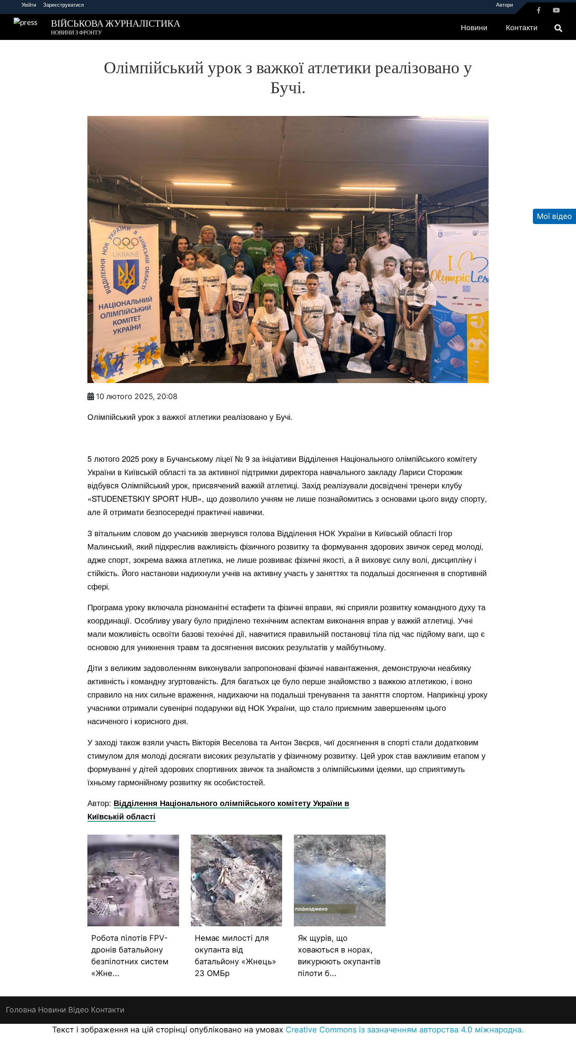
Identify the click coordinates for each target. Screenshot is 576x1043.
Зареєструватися (63, 5)
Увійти (29, 5)
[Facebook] (539, 10)
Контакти (522, 27)
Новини (474, 27)
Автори (504, 5)
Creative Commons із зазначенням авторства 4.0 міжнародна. (405, 1029)
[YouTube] (556, 10)
